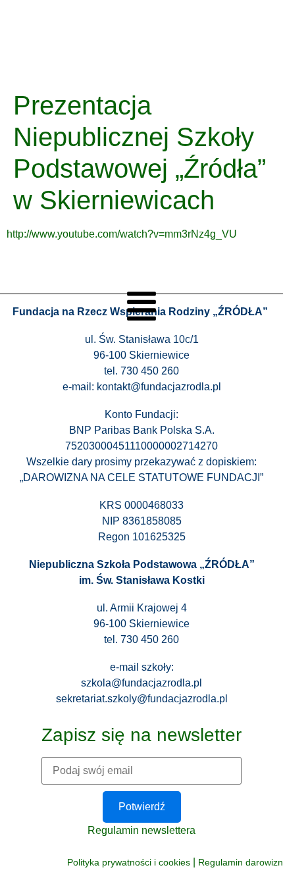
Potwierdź (141, 806)
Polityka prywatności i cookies (128, 862)
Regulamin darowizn (240, 862)
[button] (141, 308)
